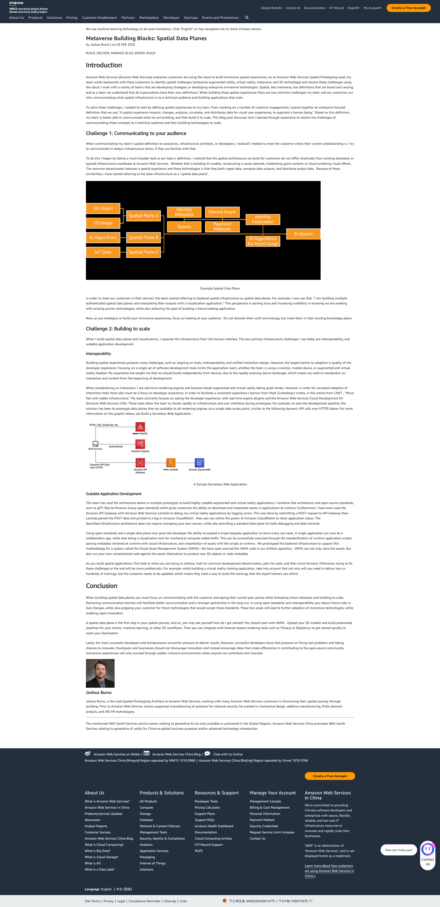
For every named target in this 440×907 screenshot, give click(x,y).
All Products (148, 801)
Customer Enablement (99, 17)
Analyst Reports (96, 826)
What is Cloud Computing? (104, 844)
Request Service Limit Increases (272, 832)
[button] (409, 8)
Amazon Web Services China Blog (176, 754)
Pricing (71, 17)
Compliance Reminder (144, 901)
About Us (16, 17)
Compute (146, 807)
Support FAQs (204, 820)
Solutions (54, 17)
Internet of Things (152, 863)
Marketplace (149, 17)
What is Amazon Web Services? (107, 801)
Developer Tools (206, 801)
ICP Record (336, 8)
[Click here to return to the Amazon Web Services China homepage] (28, 7)
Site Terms (92, 901)
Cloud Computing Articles (213, 838)
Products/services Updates (103, 813)
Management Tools (153, 832)
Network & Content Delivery (160, 826)
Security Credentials (264, 826)
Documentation (314, 8)
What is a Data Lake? (99, 869)
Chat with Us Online (227, 754)
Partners (128, 17)
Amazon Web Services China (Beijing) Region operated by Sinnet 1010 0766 (253, 760)
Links (183, 901)
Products (35, 17)
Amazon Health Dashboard (214, 826)
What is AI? (93, 863)
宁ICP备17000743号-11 (296, 901)
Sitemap (170, 901)
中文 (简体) (124, 889)
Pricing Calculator (207, 807)
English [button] (353, 8)
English (107, 889)
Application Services (154, 851)
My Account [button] (372, 8)
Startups (191, 17)
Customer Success (97, 832)
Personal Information (265, 813)
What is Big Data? (97, 851)
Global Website (271, 8)
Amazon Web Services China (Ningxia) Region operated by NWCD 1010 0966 (140, 760)
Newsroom (92, 820)
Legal (121, 901)
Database (146, 820)
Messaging (147, 857)
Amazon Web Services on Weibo (117, 754)
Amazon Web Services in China (107, 807)
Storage (145, 813)
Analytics (146, 844)
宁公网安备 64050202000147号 (252, 901)
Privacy (109, 901)
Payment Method (262, 820)
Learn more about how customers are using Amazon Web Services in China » (329, 871)
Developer (171, 17)
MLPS (199, 851)
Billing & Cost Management (269, 807)
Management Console (265, 801)
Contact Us (293, 8)
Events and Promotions (220, 17)
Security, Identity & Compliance (162, 838)
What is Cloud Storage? (101, 857)
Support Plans (205, 813)
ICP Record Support (209, 844)
